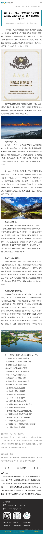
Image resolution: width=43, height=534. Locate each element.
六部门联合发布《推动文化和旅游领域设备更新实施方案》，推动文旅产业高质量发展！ (21, 483)
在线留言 (37, 531)
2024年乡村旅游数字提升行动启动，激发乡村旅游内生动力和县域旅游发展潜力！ (21, 476)
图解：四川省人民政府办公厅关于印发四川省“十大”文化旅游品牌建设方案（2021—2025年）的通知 (21, 494)
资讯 (29, 6)
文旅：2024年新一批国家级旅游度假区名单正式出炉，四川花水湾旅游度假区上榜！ (21, 480)
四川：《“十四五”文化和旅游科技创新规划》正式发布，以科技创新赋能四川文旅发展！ (21, 487)
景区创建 (13, 531)
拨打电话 (22, 531)
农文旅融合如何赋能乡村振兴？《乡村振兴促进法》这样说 (21, 490)
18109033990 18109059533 (16, 505)
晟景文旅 (24, 6)
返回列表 (23, 468)
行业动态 (34, 6)
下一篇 (36, 468)
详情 (39, 6)
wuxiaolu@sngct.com (14, 509)
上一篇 (7, 468)
